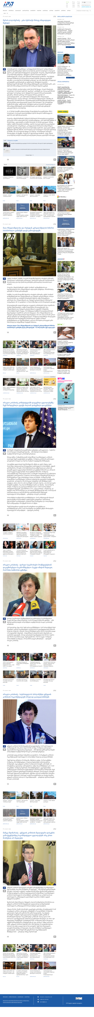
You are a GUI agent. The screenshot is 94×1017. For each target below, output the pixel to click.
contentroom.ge (6, 392)
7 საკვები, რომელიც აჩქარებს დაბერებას (8, 533)
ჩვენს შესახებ (12, 997)
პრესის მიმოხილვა (63, 81)
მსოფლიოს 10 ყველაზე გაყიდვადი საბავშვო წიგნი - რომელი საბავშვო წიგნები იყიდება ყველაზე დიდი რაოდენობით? (36, 535)
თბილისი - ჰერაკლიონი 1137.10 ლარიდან (22, 195)
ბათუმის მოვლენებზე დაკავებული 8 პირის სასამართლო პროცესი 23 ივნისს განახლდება (32, 143)
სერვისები (20, 997)
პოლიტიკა (11, 10)
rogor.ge (31, 555)
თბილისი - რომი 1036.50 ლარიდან (49, 195)
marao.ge (5, 555)
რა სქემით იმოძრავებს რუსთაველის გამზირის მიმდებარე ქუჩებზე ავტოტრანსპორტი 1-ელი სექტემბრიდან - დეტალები (22, 370)
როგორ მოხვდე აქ (50, 164)
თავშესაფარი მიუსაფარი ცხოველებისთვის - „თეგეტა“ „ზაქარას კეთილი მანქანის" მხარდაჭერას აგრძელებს (65, 31)
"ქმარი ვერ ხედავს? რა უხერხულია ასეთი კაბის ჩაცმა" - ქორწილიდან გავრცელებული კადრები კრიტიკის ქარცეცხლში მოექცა (49, 216)
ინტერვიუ (60, 52)
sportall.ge (5, 667)
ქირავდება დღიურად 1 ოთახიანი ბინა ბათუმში (22, 680)
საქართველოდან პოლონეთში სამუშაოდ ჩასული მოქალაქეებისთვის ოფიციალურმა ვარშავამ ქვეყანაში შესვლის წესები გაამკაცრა (49, 371)
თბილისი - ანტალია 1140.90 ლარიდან (7, 195)
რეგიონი (39, 10)
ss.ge (4, 685)
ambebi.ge (5, 355)
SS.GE (5, 164)
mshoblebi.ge (32, 538)
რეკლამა (27, 997)
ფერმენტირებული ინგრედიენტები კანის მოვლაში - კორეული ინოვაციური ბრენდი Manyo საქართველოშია (48, 390)
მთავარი (5, 10)
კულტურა (63, 10)
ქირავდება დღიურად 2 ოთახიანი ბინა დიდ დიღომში (8, 681)
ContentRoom (52, 376)
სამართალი (18, 10)
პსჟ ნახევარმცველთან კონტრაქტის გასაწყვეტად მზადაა (22, 663)
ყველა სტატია (70, 77)
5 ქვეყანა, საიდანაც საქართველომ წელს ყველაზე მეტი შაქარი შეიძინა (65, 342)
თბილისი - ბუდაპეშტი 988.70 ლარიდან (35, 195)
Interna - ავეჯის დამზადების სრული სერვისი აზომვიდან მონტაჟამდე (9, 388)
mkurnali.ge (5, 538)
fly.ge (4, 200)
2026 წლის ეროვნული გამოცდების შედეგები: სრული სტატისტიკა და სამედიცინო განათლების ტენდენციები (22, 535)
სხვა (5, 13)
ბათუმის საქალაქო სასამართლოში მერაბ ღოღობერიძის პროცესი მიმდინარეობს (30, 149)
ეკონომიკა (45, 10)
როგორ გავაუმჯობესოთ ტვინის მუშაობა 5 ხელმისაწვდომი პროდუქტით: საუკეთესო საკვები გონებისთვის (49, 553)
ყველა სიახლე (69, 47)
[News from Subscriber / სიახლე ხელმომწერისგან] (8, 160)
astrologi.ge (32, 667)
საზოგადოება (25, 10)
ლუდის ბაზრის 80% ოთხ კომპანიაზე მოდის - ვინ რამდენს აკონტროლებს (8, 368)
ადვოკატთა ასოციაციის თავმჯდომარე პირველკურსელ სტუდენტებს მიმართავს (65, 23)
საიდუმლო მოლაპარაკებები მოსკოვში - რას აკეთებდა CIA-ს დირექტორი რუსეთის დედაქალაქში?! (65, 169)
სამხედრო (57, 10)
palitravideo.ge (6, 218)
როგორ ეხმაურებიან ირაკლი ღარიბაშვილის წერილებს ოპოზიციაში (35, 368)
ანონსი (68, 10)
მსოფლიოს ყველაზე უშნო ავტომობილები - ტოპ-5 (64, 355)
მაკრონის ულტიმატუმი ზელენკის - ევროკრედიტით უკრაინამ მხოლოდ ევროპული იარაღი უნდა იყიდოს (65, 152)
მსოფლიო (32, 10)
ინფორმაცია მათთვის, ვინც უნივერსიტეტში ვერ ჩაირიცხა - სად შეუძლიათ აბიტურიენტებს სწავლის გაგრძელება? (22, 352)
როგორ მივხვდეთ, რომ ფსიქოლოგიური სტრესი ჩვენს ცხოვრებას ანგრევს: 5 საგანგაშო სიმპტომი (36, 552)
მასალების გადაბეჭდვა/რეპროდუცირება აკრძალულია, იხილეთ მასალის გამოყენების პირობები (16, 1001)
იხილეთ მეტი (29, 155)
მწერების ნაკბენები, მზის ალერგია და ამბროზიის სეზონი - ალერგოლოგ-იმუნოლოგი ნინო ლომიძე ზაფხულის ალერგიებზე (22, 390)
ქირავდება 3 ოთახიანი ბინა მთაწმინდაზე (35, 680)
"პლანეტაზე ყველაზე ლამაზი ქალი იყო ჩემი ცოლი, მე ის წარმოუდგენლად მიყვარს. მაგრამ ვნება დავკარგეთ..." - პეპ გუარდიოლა (36, 666)
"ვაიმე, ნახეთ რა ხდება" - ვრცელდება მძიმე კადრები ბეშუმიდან (9, 214)
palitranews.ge (33, 372)
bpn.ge (4, 372)
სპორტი (51, 10)
